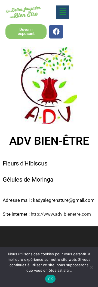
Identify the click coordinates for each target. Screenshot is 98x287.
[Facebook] (56, 32)
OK (50, 279)
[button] (62, 12)
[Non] (91, 267)
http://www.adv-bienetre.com (61, 214)
